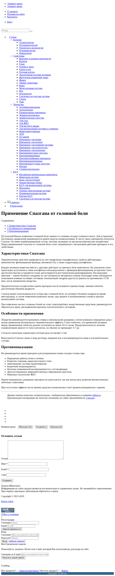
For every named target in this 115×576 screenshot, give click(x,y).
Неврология (25, 53)
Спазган (90, 398)
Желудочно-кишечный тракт (33, 77)
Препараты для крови (30, 139)
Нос (21, 91)
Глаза (22, 64)
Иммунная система (29, 177)
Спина (22, 99)
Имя (4, 464)
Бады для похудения (29, 180)
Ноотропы (24, 188)
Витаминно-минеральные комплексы (38, 174)
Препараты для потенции (32, 150)
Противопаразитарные (30, 161)
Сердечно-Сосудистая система (34, 198)
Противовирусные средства (33, 153)
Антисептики (26, 110)
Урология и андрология (31, 48)
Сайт (3, 475)
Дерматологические (29, 115)
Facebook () (41, 427)
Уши (21, 101)
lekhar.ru (96, 395)
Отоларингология (28, 45)
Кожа (22, 85)
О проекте (12, 11)
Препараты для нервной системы (36, 145)
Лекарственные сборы (30, 182)
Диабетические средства (31, 118)
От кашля (24, 137)
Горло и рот (25, 69)
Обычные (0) (56, 427)
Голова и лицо (26, 66)
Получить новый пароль (13, 558)
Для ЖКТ (24, 123)
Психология (25, 93)
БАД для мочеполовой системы (35, 185)
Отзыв (4, 458)
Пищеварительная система (32, 193)
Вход (9, 22)
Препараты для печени (31, 142)
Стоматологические (29, 169)
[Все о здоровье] (10, 514)
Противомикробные (29, 155)
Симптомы (18, 56)
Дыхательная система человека (35, 75)
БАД (15, 172)
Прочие (23, 166)
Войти (65, 570)
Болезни (17, 39)
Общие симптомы (28, 83)
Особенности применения (21, 228)
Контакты (12, 17)
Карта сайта (7, 501)
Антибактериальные (29, 107)
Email (5, 469)
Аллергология (26, 42)
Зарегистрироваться (11, 529)
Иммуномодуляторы (29, 131)
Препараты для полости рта (33, 147)
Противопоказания (17, 231)
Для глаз (23, 120)
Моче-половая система (30, 88)
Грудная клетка (27, 72)
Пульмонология (27, 50)
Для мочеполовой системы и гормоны (38, 128)
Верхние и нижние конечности (35, 58)
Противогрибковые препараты (35, 158)
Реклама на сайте (16, 14)
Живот (22, 80)
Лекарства (18, 104)
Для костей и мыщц (29, 126)
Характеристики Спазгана (21, 225)
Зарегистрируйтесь (29, 570)
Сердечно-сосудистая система (34, 96)
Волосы (23, 61)
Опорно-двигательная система (34, 190)
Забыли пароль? (17, 541)
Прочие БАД (25, 196)
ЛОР (21, 134)
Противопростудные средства (34, 163)
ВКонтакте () (25, 427)
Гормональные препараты (32, 112)
